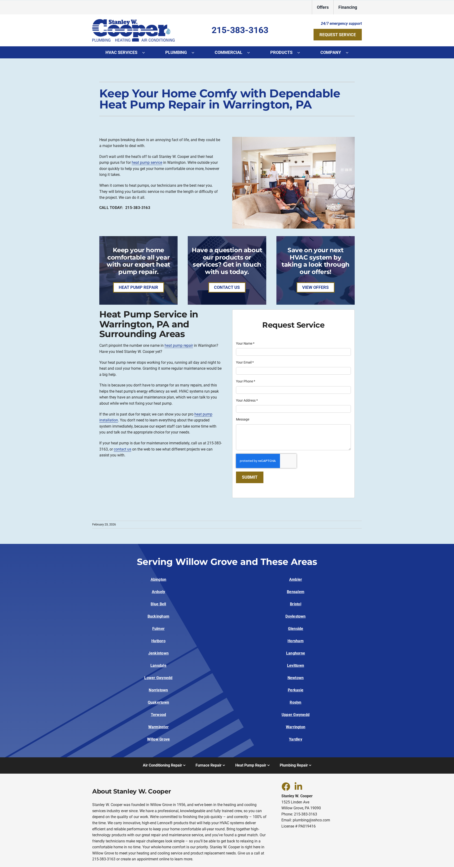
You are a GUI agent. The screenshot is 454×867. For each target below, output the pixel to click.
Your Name (245, 343)
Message (242, 419)
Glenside (295, 628)
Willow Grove (158, 739)
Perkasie (295, 690)
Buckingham (158, 616)
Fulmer (158, 628)
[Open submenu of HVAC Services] (146, 52)
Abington (158, 579)
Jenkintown (158, 653)
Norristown (158, 690)
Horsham (296, 641)
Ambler (295, 579)
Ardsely (158, 592)
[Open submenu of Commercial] (251, 52)
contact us (122, 449)
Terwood (158, 714)
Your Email (245, 362)
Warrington (295, 727)
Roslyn (295, 702)
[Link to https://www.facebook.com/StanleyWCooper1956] (285, 786)
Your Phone (245, 381)
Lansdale (158, 665)
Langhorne (295, 653)
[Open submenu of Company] (349, 52)
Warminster (158, 727)
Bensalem (295, 592)
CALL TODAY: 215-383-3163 (124, 207)
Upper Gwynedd (296, 714)
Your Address (247, 400)
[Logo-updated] (133, 21)
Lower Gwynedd (158, 678)
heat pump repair (179, 345)
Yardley (295, 739)
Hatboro (158, 641)
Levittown (295, 665)
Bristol (295, 604)
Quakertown (158, 702)
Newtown (296, 678)
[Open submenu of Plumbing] (195, 52)
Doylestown (295, 616)
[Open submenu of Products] (301, 52)
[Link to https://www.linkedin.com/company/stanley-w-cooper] (298, 786)
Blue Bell (158, 604)
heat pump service (147, 162)
